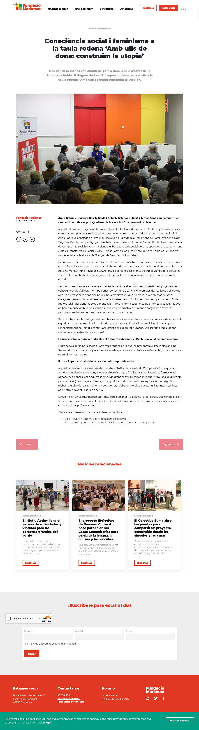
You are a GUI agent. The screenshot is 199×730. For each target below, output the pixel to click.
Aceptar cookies (179, 721)
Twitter (25, 239)
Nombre (28, 631)
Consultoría (106, 9)
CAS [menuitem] (183, 9)
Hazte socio (168, 8)
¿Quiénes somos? (58, 9)
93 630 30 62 (65, 695)
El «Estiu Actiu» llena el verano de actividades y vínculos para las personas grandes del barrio (42, 528)
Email (32, 239)
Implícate (148, 8)
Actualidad (126, 9)
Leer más (30, 563)
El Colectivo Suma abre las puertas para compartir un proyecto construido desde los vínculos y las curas (153, 528)
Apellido (79, 631)
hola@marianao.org (69, 698)
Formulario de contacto (71, 701)
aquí (48, 722)
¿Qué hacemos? (84, 9)
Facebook (18, 239)
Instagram (147, 698)
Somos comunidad (100, 28)
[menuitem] (183, 6)
